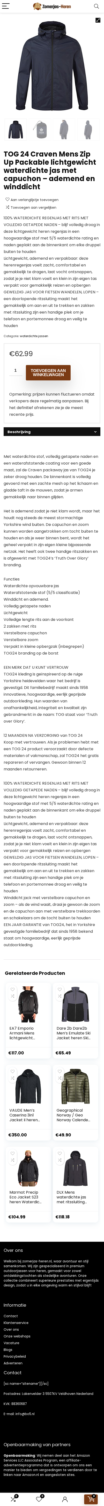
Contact (11, 1316)
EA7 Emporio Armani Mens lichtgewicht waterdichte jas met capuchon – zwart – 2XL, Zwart (26, 1040)
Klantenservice (16, 1322)
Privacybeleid (15, 1356)
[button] (98, 20)
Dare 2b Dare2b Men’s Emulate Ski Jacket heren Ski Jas (73, 1036)
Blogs (8, 1349)
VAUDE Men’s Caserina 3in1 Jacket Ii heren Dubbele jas (23, 1118)
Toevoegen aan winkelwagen (48, 372)
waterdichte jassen (34, 336)
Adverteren (13, 1363)
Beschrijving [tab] (18, 431)
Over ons (11, 1329)
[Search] (96, 6)
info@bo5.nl (25, 1414)
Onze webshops (17, 1336)
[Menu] (6, 6)
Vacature (11, 1343)
